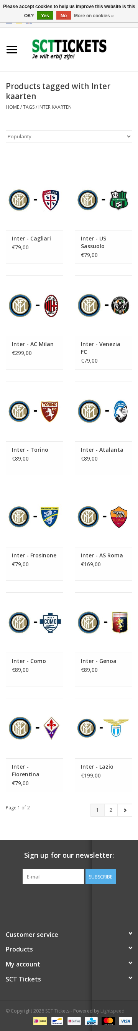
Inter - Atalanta (102, 449)
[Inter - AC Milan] (34, 305)
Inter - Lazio (97, 766)
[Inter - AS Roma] (103, 517)
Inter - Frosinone (34, 555)
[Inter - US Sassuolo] (103, 200)
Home (12, 107)
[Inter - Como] (34, 622)
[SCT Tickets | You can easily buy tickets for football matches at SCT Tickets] (81, 49)
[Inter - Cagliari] (34, 200)
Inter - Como (29, 661)
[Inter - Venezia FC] (103, 305)
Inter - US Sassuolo (93, 242)
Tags (28, 107)
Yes (45, 15)
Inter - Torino (30, 449)
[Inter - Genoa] (103, 622)
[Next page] (125, 810)
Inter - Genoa (99, 661)
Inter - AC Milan (33, 344)
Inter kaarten (55, 107)
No (64, 15)
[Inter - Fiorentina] (34, 728)
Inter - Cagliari (31, 238)
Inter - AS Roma (102, 555)
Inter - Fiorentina (25, 770)
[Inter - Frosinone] (34, 517)
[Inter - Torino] (34, 411)
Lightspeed (112, 1011)
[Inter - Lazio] (103, 728)
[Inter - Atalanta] (103, 411)
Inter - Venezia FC (100, 347)
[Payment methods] (39, 1020)
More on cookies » (94, 15)
